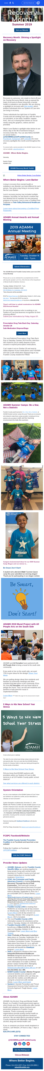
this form (6, 298)
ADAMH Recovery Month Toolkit (22, 168)
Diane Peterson (13, 296)
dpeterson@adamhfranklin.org (12, 300)
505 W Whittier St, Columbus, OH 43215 (15, 290)
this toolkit (28, 106)
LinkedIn (27, 139)
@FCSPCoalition (10, 850)
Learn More (22, 333)
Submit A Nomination (22, 266)
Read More (19, 877)
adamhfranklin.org (18, 149)
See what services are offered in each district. (21, 783)
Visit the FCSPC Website (22, 855)
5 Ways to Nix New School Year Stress (18, 769)
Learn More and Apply (22, 982)
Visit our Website (22, 30)
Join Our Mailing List (22, 1050)
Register (18, 905)
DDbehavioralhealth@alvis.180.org (21, 968)
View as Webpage (22, 1055)
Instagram (16, 139)
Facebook (7, 139)
